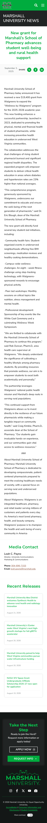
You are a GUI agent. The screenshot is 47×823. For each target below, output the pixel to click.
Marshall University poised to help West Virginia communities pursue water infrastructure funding (23, 656)
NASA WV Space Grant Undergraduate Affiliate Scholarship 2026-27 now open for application (22, 682)
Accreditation (11, 807)
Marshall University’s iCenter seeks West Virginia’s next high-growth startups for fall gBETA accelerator (22, 630)
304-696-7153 (18, 565)
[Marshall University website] (7, 5)
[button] (36, 5)
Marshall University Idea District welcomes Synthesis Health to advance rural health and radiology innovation (23, 602)
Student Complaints (29, 810)
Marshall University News (21, 18)
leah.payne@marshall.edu (23, 568)
